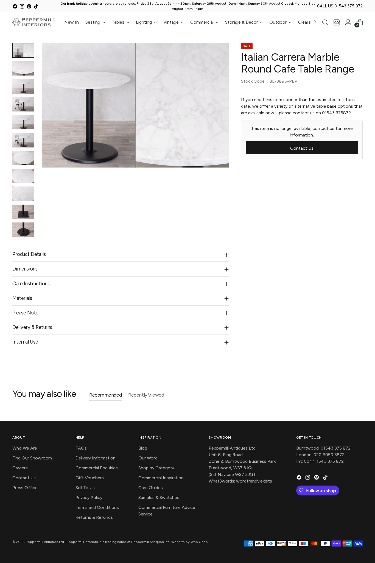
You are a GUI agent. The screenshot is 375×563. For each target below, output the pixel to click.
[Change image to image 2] (23, 68)
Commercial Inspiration (161, 477)
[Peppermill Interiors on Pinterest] (29, 7)
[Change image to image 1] (23, 50)
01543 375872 (336, 112)
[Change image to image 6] (23, 140)
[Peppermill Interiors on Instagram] (22, 7)
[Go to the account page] (348, 22)
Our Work (147, 458)
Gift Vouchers (89, 477)
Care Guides (150, 487)
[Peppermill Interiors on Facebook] (15, 7)
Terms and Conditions (97, 507)
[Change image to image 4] (23, 104)
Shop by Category (156, 467)
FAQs (81, 448)
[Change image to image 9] (23, 193)
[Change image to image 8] (23, 176)
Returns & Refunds (94, 517)
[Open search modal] (325, 22)
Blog (142, 448)
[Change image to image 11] (23, 229)
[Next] (315, 22)
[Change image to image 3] (23, 86)
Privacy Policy (88, 497)
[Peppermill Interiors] (34, 22)
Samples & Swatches (158, 497)
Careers (20, 467)
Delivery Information (95, 458)
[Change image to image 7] (23, 158)
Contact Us (24, 477)
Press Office (25, 487)
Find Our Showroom (32, 458)
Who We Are (24, 448)
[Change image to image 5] (23, 122)
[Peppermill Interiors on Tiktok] (36, 7)
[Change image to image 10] (23, 212)
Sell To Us (85, 487)
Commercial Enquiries (96, 467)
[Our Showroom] (336, 22)
